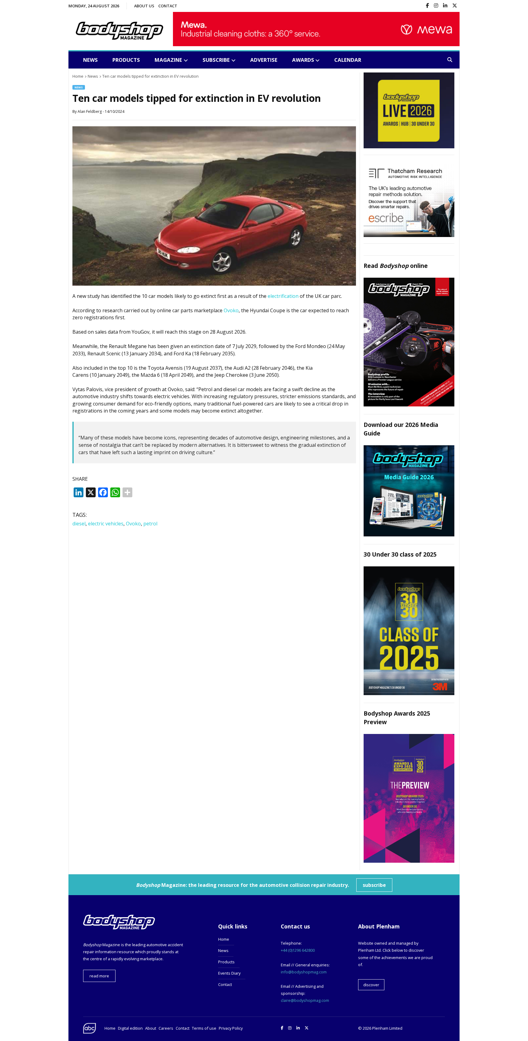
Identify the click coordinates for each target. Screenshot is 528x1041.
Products (126, 59)
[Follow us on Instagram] (436, 5)
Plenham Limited (387, 1028)
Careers (166, 1028)
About (150, 1028)
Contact (167, 6)
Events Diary (229, 973)
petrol (150, 523)
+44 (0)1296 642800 (298, 950)
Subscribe (216, 59)
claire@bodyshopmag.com (305, 1000)
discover (371, 984)
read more (99, 976)
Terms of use (204, 1028)
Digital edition (130, 1028)
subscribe (374, 885)
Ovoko (231, 310)
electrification (283, 296)
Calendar (347, 59)
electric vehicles (105, 523)
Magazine (168, 59)
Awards (303, 59)
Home (223, 939)
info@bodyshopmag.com (304, 972)
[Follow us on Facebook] (427, 5)
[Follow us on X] (455, 5)
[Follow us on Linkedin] (445, 5)
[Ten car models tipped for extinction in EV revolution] (214, 283)
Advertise (263, 59)
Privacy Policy (231, 1028)
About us (144, 6)
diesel (79, 523)
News (90, 59)
